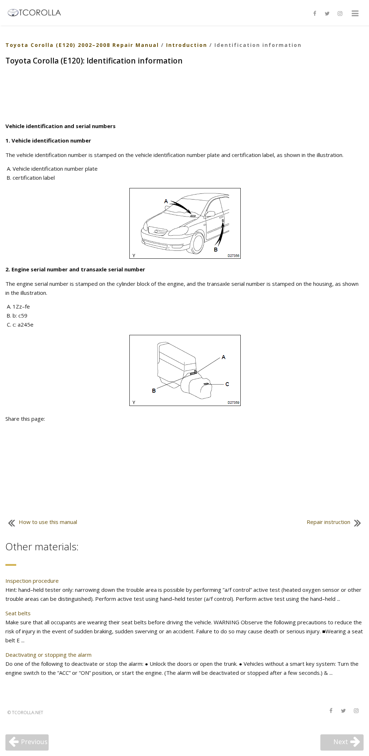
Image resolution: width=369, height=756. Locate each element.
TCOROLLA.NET (27, 712)
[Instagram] (340, 13)
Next (340, 741)
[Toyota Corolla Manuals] (37, 12)
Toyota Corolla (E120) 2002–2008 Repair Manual (82, 44)
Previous (34, 741)
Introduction (186, 44)
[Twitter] (327, 13)
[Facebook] (314, 13)
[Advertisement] (184, 94)
